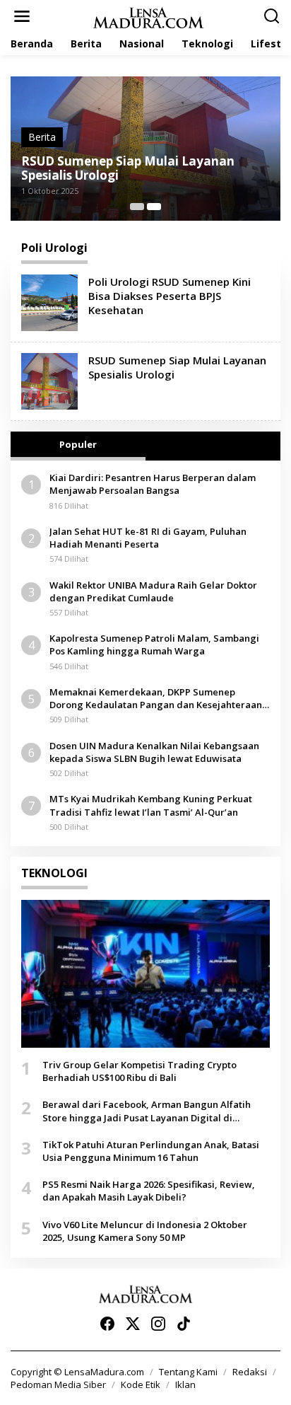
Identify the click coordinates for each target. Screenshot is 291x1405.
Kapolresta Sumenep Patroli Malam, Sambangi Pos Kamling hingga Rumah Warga (154, 644)
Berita (42, 137)
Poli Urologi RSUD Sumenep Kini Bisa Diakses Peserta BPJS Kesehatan (169, 295)
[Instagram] (158, 1323)
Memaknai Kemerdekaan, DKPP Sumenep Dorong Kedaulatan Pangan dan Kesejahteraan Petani (155, 698)
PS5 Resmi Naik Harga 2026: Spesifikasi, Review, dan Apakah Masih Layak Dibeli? (148, 1190)
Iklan (185, 1384)
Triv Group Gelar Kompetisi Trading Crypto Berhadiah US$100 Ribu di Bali (139, 1071)
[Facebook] (107, 1323)
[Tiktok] (183, 1323)
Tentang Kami (188, 1371)
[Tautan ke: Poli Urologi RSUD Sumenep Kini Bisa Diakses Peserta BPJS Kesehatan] (49, 301)
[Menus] (22, 16)
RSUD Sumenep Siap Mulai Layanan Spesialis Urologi (127, 168)
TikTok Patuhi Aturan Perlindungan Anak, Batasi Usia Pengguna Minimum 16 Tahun (150, 1151)
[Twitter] (133, 1323)
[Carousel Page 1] (137, 206)
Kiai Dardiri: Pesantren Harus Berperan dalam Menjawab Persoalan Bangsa (152, 484)
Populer (78, 444)
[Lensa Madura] (148, 16)
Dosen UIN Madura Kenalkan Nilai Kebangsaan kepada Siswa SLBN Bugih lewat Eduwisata (154, 752)
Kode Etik (140, 1384)
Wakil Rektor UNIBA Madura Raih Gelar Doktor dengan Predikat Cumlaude (153, 591)
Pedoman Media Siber (58, 1384)
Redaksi (249, 1371)
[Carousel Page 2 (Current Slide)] (154, 206)
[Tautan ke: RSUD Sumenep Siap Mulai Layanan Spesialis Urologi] (49, 380)
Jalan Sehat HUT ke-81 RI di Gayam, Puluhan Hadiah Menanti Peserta (148, 537)
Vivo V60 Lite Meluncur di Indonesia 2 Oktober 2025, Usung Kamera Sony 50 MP (144, 1231)
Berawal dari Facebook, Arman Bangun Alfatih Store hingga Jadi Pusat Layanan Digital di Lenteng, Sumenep (146, 1110)
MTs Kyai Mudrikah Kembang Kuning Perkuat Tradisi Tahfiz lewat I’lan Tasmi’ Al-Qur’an (150, 805)
